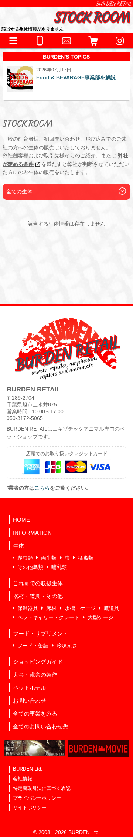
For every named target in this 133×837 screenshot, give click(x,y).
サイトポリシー (30, 807)
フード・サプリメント (40, 633)
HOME (21, 520)
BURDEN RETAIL (114, 3)
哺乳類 (59, 567)
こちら (42, 488)
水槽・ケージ (80, 608)
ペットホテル (29, 687)
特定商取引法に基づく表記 (42, 788)
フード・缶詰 (32, 645)
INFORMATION (32, 533)
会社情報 (22, 778)
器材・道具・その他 (38, 596)
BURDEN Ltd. (27, 769)
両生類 (49, 558)
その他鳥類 (30, 567)
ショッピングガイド (38, 661)
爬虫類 (25, 558)
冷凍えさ (67, 645)
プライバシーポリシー (37, 798)
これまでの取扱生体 (38, 583)
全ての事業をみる (35, 713)
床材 (51, 608)
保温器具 (27, 608)
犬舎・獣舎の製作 (35, 674)
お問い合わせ (29, 700)
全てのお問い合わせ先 (40, 726)
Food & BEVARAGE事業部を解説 (76, 77)
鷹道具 (111, 608)
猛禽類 (85, 558)
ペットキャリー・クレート (48, 617)
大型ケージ (100, 617)
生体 (18, 546)
